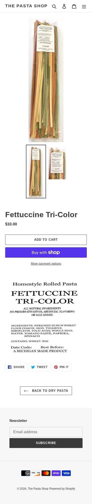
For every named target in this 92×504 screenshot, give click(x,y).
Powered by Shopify (62, 488)
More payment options (46, 263)
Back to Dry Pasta (49, 390)
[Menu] (84, 6)
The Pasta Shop (26, 6)
